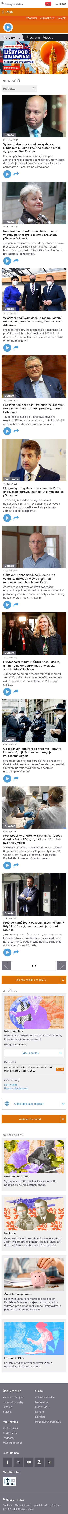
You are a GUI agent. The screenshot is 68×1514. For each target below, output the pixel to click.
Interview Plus (14, 1031)
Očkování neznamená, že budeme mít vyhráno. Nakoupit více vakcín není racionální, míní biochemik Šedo (29, 578)
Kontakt (40, 1416)
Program (31, 18)
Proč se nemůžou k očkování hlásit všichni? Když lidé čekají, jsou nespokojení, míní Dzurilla (33, 926)
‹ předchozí (6, 965)
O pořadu (10, 990)
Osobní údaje (22, 1505)
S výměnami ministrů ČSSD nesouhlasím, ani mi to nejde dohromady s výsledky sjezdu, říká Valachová (31, 665)
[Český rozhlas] (12, 4)
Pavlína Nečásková (15, 1088)
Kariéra (39, 1411)
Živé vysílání (10, 1428)
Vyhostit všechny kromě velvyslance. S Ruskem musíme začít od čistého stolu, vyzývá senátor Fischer (32, 148)
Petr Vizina (10, 1084)
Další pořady (13, 1135)
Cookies (7, 1505)
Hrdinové (10, 1233)
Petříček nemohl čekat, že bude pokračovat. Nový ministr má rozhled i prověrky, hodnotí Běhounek (34, 408)
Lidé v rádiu (42, 1407)
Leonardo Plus (14, 1358)
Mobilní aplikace (13, 1442)
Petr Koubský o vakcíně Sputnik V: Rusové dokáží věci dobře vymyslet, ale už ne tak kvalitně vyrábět (32, 839)
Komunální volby (13, 1402)
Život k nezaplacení (17, 1294)
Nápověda (41, 1402)
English (56, 1505)
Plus (60, 1069)
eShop (7, 1411)
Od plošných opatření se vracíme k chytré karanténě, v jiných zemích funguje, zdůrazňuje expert (32, 752)
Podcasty (9, 1438)
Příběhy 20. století (17, 1176)
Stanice (7, 1407)
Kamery (62, 18)
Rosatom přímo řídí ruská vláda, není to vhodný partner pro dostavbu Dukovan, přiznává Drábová (30, 234)
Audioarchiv (47, 18)
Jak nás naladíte (45, 1397)
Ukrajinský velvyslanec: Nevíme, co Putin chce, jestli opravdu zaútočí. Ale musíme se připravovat (33, 491)
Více (48, 37)
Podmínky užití (41, 1505)
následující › (61, 965)
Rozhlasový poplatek (48, 1421)
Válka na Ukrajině (13, 1397)
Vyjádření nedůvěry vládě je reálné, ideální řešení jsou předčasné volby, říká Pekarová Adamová (32, 321)
